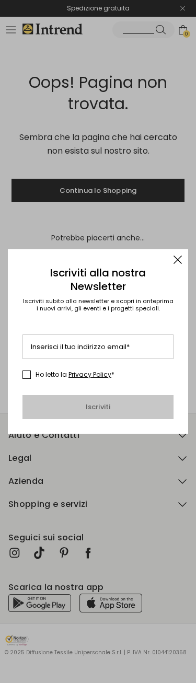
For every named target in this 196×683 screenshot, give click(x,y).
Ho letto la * (75, 375)
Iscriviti (98, 407)
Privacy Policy (89, 374)
